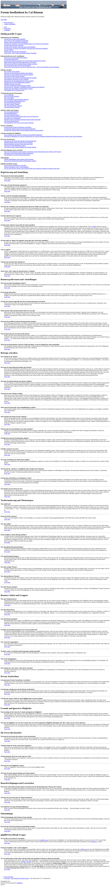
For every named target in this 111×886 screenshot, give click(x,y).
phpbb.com (83, 849)
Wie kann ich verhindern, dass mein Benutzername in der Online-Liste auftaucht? (26, 44)
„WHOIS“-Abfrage (25, 861)
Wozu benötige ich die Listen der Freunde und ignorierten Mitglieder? (23, 135)
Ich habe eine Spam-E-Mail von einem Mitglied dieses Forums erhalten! (23, 130)
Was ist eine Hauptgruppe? (11, 121)
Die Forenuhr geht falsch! (11, 59)
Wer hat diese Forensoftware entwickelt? (15, 165)
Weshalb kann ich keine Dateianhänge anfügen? (17, 82)
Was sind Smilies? (9, 98)
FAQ (5, 27)
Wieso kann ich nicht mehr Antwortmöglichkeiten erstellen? (20, 78)
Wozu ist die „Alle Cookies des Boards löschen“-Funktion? (20, 53)
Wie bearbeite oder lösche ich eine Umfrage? (16, 79)
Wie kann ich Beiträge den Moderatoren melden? (17, 85)
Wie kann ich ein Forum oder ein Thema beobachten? (18, 153)
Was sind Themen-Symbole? (12, 107)
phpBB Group (44, 840)
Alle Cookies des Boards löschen (20, 878)
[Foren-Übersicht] (34, 8)
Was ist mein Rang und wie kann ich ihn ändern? (17, 65)
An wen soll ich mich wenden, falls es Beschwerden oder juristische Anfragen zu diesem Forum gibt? (32, 168)
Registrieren (7, 28)
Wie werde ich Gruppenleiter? (12, 118)
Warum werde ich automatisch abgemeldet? (16, 42)
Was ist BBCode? (9, 95)
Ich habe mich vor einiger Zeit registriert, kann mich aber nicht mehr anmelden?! (26, 48)
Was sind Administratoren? (11, 112)
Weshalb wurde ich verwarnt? (12, 84)
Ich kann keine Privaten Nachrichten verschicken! (17, 127)
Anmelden (7, 30)
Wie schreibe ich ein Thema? (12, 71)
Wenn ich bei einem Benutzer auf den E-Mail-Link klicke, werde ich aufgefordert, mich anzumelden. (31, 67)
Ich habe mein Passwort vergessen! (13, 45)
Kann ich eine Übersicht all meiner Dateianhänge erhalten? (20, 161)
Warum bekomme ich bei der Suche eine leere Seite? (18, 144)
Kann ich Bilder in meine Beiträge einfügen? (16, 99)
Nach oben (7, 180)
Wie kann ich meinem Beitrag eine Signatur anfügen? (18, 74)
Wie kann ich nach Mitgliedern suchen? (15, 145)
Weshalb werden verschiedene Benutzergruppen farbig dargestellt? (22, 119)
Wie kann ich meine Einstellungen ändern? (15, 57)
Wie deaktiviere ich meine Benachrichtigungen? (17, 155)
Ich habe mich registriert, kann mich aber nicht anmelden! (20, 47)
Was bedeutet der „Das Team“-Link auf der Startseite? (19, 122)
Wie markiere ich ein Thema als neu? (14, 90)
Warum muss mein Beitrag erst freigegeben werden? (18, 88)
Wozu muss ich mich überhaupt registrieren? (16, 40)
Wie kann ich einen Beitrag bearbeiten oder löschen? (18, 73)
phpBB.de (94, 841)
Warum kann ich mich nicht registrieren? (15, 51)
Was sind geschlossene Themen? (13, 105)
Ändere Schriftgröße (9, 24)
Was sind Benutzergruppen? (12, 115)
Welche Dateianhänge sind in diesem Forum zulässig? (19, 159)
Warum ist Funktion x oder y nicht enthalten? (16, 167)
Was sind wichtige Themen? (12, 104)
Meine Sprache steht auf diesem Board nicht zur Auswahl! (20, 62)
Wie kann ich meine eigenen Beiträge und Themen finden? (20, 147)
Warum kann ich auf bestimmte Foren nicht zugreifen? (19, 81)
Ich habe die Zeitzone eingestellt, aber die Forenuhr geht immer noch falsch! (25, 61)
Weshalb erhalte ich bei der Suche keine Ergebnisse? (18, 142)
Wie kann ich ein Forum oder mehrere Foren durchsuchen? (20, 141)
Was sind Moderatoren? (10, 113)
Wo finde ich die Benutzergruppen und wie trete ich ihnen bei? (21, 116)
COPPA (94, 226)
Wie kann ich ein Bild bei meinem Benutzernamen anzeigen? (20, 64)
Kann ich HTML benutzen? (11, 96)
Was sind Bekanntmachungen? (12, 102)
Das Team (7, 878)
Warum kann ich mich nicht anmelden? (14, 39)
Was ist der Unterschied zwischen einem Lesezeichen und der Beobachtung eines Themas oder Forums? (32, 151)
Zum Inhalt (4, 19)
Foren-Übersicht (8, 22)
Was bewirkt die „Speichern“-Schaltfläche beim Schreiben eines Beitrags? (24, 87)
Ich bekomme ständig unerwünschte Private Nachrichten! (19, 129)
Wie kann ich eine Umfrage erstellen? (14, 76)
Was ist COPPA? (9, 50)
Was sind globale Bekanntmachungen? (14, 101)
